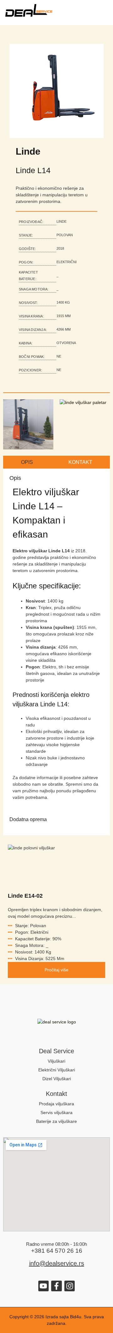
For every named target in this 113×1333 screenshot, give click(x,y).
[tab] (27, 462)
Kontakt (56, 1093)
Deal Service (56, 1051)
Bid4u (75, 1316)
